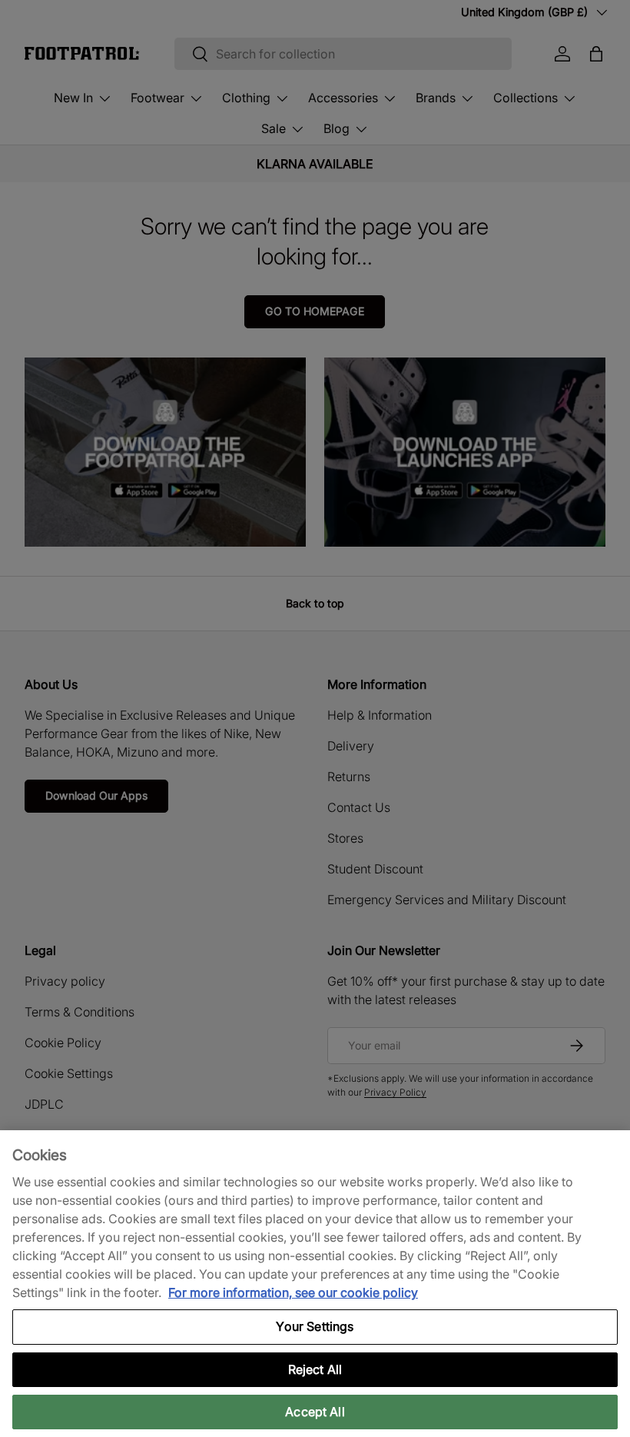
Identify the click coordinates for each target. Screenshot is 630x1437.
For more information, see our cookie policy (293, 1292)
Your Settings (314, 1326)
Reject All (315, 1369)
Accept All (315, 1411)
